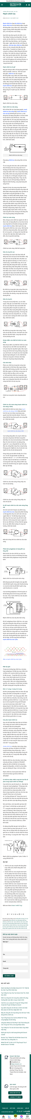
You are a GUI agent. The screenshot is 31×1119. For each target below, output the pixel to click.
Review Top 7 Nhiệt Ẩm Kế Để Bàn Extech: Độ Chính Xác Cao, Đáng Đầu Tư (14, 1038)
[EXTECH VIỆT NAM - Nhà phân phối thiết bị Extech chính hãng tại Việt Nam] (15, 4)
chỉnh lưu (5, 921)
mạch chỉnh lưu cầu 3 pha (12, 926)
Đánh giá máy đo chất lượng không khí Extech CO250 (14, 1033)
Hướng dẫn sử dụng (8, 11)
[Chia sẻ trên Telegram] (23, 914)
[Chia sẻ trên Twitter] (11, 914)
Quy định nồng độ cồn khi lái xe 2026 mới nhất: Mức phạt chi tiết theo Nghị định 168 (14, 1009)
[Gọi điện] (15, 1116)
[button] (2, 5)
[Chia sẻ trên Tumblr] (21, 914)
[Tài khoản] (26, 4)
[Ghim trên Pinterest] (15, 914)
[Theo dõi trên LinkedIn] (29, 1111)
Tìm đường (3, 1118)
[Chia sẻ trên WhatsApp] (7, 914)
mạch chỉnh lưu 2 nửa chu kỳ (16, 925)
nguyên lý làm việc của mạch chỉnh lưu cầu (17, 928)
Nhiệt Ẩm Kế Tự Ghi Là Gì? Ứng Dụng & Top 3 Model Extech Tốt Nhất (14, 1043)
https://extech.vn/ (16, 1064)
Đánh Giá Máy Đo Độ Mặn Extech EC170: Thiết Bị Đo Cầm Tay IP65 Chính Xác (15, 989)
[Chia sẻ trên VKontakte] (17, 914)
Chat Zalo (9, 1118)
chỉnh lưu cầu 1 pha (11, 921)
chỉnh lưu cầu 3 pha (20, 921)
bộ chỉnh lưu (13, 920)
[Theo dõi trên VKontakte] (29, 1113)
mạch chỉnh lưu (6, 925)
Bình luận (6, 941)
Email (4, 961)
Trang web (5, 968)
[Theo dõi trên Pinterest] (27, 1111)
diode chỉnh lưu (17, 923)
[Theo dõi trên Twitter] (25, 1111)
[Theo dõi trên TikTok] (21, 1111)
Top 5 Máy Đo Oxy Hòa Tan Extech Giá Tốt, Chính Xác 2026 (15, 994)
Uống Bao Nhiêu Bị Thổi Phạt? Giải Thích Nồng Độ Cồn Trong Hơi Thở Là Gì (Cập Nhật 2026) (15, 1023)
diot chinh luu (24, 923)
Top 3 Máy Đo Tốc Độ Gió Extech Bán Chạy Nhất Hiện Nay (14, 1028)
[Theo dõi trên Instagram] (19, 1111)
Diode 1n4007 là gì (17, 905)
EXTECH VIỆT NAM (9, 1111)
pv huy (16, 18)
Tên (4, 954)
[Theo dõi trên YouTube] (27, 1113)
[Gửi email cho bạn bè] (13, 914)
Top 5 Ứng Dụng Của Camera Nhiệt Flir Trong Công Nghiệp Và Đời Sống (14, 1019)
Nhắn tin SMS (27, 1118)
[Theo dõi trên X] (23, 1111)
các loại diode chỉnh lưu (21, 920)
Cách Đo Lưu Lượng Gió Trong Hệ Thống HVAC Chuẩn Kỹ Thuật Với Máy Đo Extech (14, 1004)
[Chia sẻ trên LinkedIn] (19, 914)
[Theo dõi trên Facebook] (17, 1111)
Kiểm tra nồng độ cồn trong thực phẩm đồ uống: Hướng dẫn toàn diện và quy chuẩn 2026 (14, 999)
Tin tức (16, 11)
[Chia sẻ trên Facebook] (9, 914)
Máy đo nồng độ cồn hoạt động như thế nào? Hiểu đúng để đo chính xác (15, 1014)
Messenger (21, 1118)
